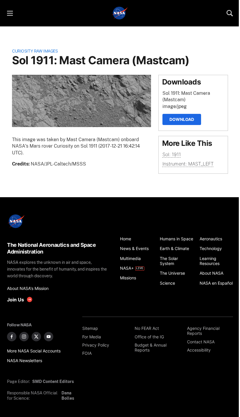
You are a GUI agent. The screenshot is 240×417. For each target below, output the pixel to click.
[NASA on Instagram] (24, 336)
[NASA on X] (36, 336)
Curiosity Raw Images (35, 50)
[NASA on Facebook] (11, 336)
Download (181, 119)
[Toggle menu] (9, 13)
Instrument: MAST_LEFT (188, 164)
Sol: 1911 (171, 154)
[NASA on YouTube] (48, 336)
